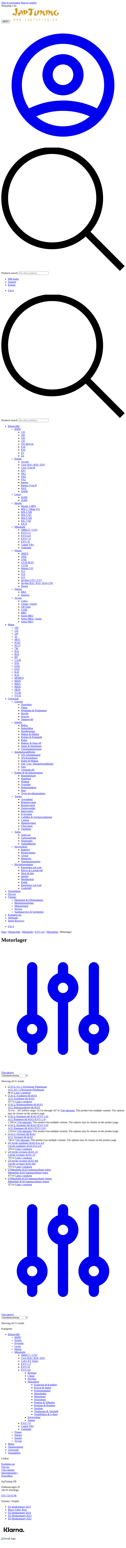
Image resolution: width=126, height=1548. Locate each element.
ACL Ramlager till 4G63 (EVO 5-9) (27, 1128)
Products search (9, 273)
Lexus (17, 1346)
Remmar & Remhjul (44, 1405)
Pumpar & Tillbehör (44, 1402)
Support (12, 282)
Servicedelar (34, 1417)
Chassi (31, 1375)
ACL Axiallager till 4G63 (21, 1098)
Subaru (18, 1435)
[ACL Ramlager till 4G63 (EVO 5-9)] (28, 1125)
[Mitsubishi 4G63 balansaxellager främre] (30, 1178)
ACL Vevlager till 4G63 (20, 1137)
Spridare (38, 1408)
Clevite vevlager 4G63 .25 (21, 1154)
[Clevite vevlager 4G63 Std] (23, 1160)
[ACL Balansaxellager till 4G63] (25, 1104)
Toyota (18, 1441)
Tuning (31, 1420)
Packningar (40, 1399)
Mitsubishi (27, 932)
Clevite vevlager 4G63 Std (21, 1163)
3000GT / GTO (29, 1355)
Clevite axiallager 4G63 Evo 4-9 (25, 1146)
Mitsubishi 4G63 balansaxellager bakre (28, 1172)
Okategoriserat (15, 1447)
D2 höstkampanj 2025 (19, 1506)
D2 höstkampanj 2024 (19, 1512)
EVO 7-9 (26, 1423)
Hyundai (18, 1343)
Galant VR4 (27, 1426)
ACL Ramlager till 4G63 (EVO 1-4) (27, 1119)
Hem (3, 932)
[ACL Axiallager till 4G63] (22, 1095)
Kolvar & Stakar (42, 1387)
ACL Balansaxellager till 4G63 (24, 1107)
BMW (17, 1337)
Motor (11, 1444)
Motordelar (52, 932)
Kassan (11, 284)
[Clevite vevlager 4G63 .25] (23, 1152)
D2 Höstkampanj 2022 (20, 1518)
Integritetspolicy (9, 1472)
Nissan (17, 1432)
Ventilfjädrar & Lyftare (46, 1414)
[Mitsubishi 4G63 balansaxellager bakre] (29, 1169)
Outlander (26, 1429)
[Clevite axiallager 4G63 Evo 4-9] (26, 1143)
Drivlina (32, 1378)
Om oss (5, 1467)
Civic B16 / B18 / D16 (33, 1358)
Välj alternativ (67, 1110)
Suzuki (18, 1438)
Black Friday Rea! (17, 1509)
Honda (17, 1340)
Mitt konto (13, 279)
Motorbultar (40, 1393)
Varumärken (14, 1452)
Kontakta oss (8, 1464)
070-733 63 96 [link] (9, 1495)
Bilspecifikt (14, 932)
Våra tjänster (7, 1470)
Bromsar (32, 1372)
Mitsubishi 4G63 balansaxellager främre (28, 1181)
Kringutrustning (42, 1390)
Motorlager (40, 1396)
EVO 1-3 (26, 1364)
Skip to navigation (10, 2)
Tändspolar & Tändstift (46, 1411)
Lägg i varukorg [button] (22, 1092)
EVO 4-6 (40, 932)
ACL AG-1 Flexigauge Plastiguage (26, 1089)
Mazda (17, 1349)
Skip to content (28, 2)
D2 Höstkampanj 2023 (20, 1515)
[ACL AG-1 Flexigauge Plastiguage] (27, 1086)
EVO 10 (25, 1367)
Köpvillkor (7, 1475)
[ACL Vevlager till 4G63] (21, 1134)
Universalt (13, 1449)
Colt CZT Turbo (29, 1361)
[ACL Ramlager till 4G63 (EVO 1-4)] (28, 1116)
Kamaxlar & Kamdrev (45, 1384)
